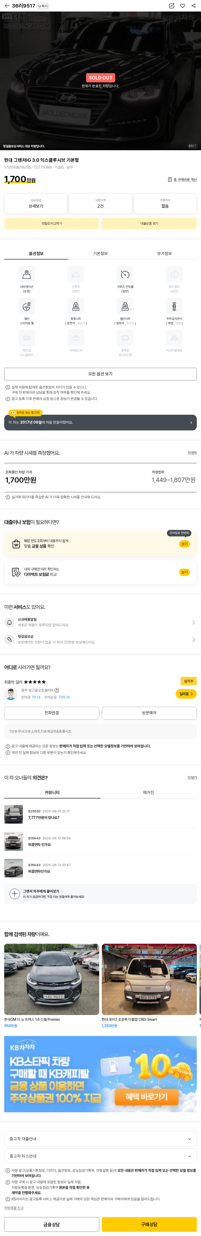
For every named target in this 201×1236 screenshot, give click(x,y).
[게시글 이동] (100, 814)
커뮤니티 (52, 792)
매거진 (148, 792)
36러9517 (30, 6)
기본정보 (100, 253)
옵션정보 (36, 253)
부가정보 (164, 253)
